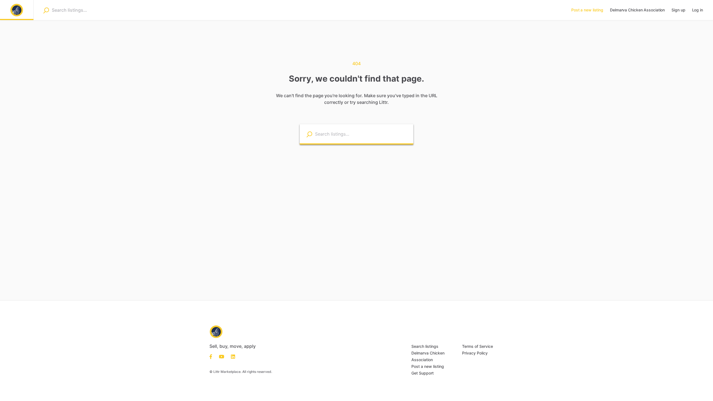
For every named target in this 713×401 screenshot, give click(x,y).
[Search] (46, 10)
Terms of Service (477, 346)
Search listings (424, 346)
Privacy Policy (475, 353)
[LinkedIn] (231, 356)
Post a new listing (427, 366)
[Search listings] (309, 134)
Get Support (422, 373)
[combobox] (87, 10)
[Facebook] (212, 356)
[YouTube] (222, 356)
